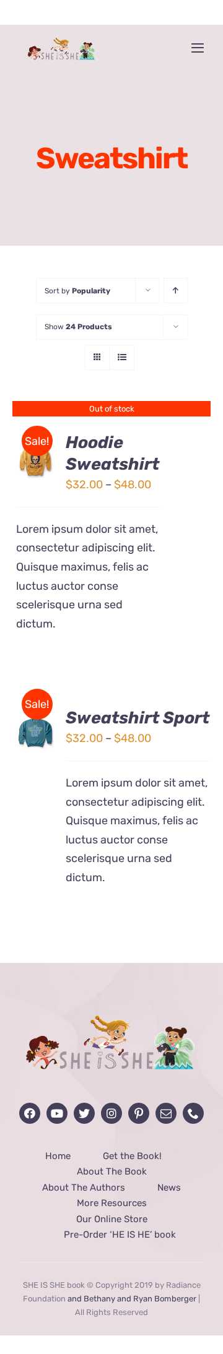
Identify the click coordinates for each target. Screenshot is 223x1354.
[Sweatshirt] (35, 457)
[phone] (193, 1113)
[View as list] (122, 357)
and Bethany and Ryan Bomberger (132, 1298)
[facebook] (29, 1113)
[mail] (166, 1113)
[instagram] (111, 1113)
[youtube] (57, 1113)
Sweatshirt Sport (137, 718)
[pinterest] (138, 1113)
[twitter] (84, 1113)
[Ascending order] (176, 290)
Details (35, 466)
